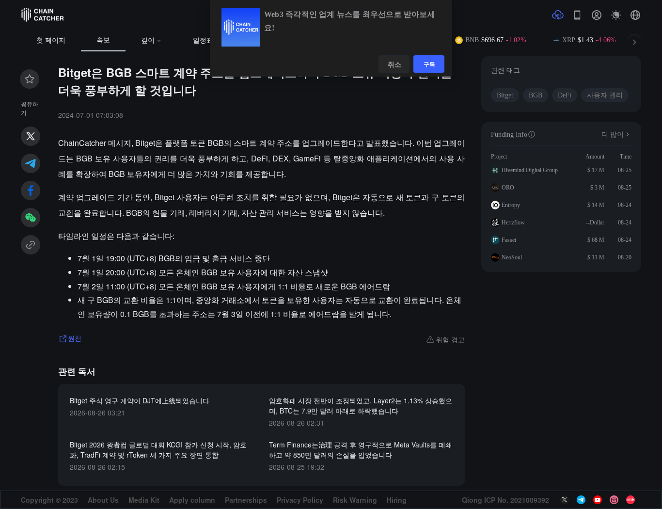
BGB (535, 95)
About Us (103, 500)
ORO (508, 187)
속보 (103, 40)
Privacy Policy (300, 500)
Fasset (509, 240)
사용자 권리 (605, 95)
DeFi (564, 95)
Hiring (397, 500)
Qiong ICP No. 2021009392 (505, 500)
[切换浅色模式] (616, 15)
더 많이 (612, 134)
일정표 (203, 40)
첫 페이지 (50, 40)
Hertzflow (513, 222)
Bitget (505, 95)
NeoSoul (512, 257)
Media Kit (143, 500)
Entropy (511, 205)
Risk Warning (355, 500)
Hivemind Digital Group (530, 170)
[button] (635, 15)
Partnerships (246, 500)
